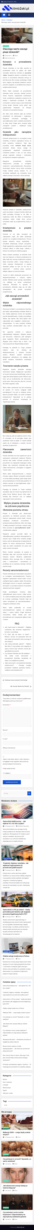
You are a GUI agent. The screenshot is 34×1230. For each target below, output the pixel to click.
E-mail (5, 739)
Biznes (5, 1079)
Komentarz (7, 705)
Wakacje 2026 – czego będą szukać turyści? (16, 1012)
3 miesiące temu (10, 870)
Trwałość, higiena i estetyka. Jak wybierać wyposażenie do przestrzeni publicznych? (15, 865)
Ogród (5, 1090)
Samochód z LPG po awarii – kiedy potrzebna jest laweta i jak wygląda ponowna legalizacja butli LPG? (16, 912)
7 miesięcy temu (9, 959)
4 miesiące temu (10, 916)
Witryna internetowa (9, 748)
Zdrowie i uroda (7, 951)
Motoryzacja (7, 816)
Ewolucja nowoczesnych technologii (16, 680)
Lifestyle (5, 46)
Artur (16, 55)
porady (5, 1105)
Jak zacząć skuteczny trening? (19, 686)
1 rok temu (8, 1164)
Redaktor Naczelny (23, 826)
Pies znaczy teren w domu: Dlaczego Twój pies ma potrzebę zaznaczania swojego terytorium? (16, 1058)
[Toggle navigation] (9, 15)
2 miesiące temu (10, 826)
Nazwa (5, 730)
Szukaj (29, 793)
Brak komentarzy (10, 58)
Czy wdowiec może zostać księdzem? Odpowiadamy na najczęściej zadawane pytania (15, 1033)
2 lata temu (8, 55)
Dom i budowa (7, 858)
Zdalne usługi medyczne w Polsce (16, 956)
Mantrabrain (20, 1227)
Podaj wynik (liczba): (9, 768)
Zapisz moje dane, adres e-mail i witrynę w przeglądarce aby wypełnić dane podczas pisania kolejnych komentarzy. (16, 761)
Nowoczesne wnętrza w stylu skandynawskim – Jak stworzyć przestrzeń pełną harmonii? (16, 1048)
